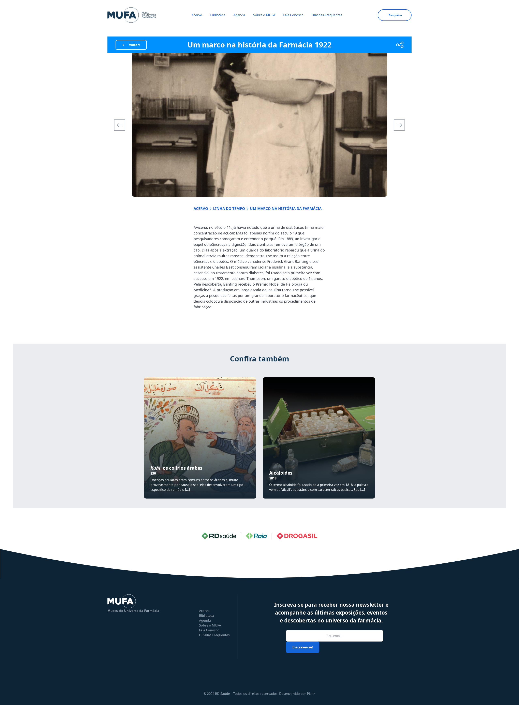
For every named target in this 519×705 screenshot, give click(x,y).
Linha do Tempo (229, 208)
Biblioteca (217, 15)
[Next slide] (399, 125)
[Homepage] (131, 15)
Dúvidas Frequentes (327, 15)
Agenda (239, 15)
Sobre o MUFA (264, 15)
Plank (311, 693)
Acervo (197, 15)
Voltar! (134, 45)
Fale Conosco (293, 15)
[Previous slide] (119, 125)
